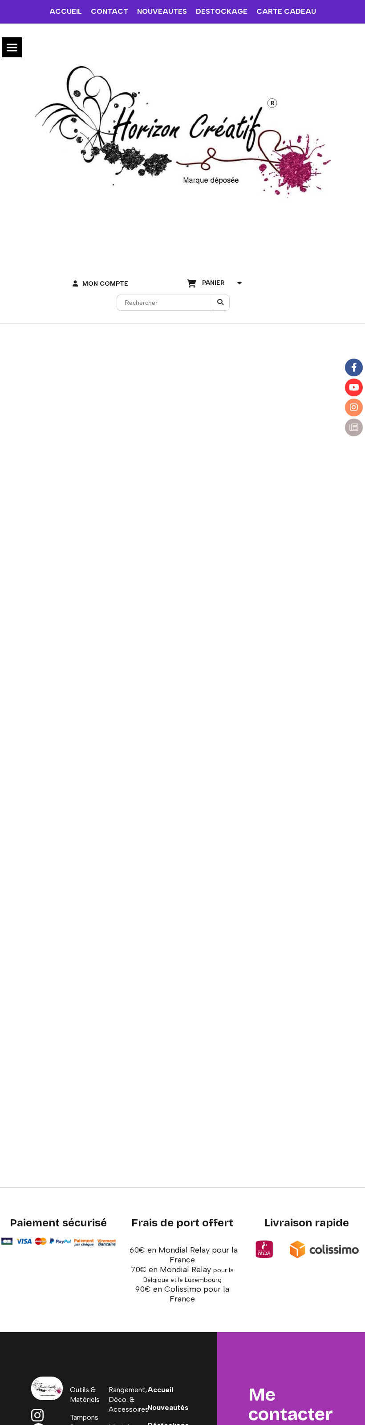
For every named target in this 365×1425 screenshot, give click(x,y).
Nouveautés (167, 1407)
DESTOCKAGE (221, 11)
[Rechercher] (221, 303)
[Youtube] (354, 387)
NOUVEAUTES (162, 11)
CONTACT (109, 11)
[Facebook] (354, 367)
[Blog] (354, 427)
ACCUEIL (65, 11)
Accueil (160, 1389)
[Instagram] (354, 407)
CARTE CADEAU (286, 11)
